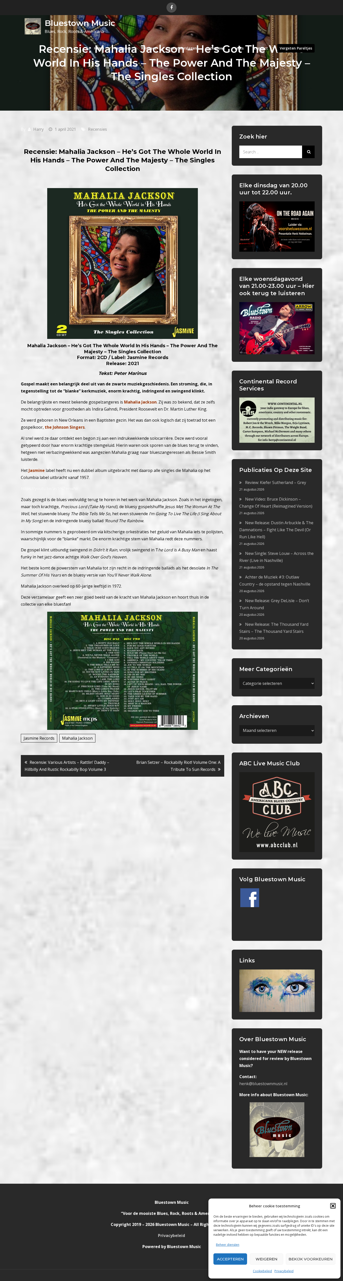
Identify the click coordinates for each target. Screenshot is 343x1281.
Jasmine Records (39, 738)
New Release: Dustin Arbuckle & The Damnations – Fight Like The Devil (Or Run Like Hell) (276, 530)
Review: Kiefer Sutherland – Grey (275, 482)
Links (239, 48)
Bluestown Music (80, 23)
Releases (148, 48)
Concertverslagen (181, 48)
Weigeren (266, 1259)
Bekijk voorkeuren (311, 1259)
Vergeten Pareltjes (296, 48)
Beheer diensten (227, 1245)
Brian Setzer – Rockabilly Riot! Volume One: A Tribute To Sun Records (178, 766)
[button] (332, 1205)
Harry (38, 129)
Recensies (122, 48)
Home (99, 48)
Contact (261, 48)
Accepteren (230, 1259)
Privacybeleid (284, 1271)
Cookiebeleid (262, 1271)
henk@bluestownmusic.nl (263, 1083)
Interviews (216, 48)
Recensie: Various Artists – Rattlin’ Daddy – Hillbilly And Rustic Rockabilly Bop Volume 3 (67, 766)
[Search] (308, 152)
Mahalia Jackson (77, 738)
